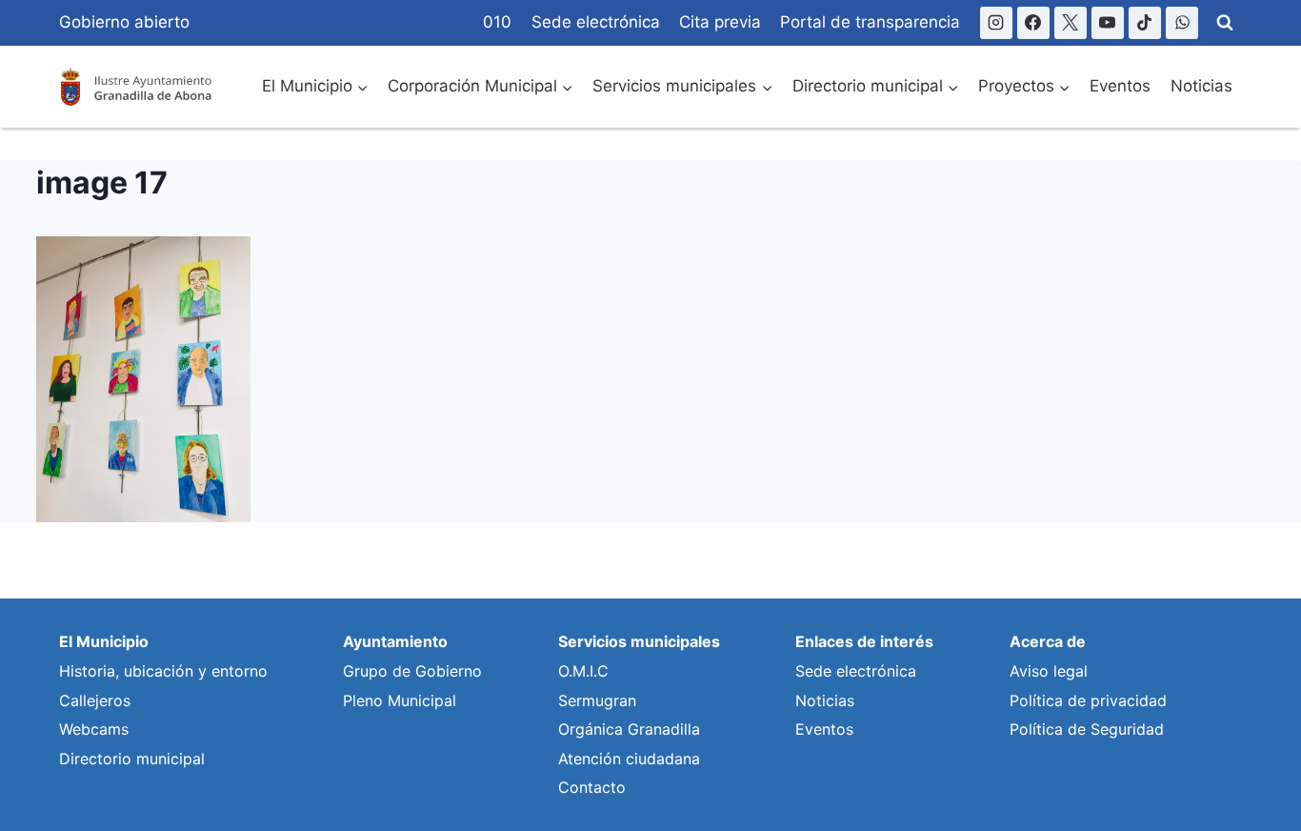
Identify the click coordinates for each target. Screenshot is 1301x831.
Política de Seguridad (1087, 729)
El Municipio (104, 641)
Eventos (1120, 85)
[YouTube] (1107, 23)
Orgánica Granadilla (629, 729)
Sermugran (597, 700)
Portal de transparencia (870, 21)
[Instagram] (996, 23)
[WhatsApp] (1182, 23)
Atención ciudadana (629, 758)
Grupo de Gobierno (412, 670)
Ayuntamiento (395, 641)
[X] (1070, 23)
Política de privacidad (1088, 700)
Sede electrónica (595, 21)
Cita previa (720, 21)
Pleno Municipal (399, 700)
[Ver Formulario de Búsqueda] (1225, 23)
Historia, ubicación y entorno (163, 670)
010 (497, 21)
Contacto (592, 787)
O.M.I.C (583, 670)
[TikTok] (1145, 23)
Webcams (94, 729)
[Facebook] (1033, 23)
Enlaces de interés (864, 641)
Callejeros (94, 700)
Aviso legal (1049, 670)
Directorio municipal (132, 758)
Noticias (1201, 85)
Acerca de (1048, 641)
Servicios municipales (639, 641)
